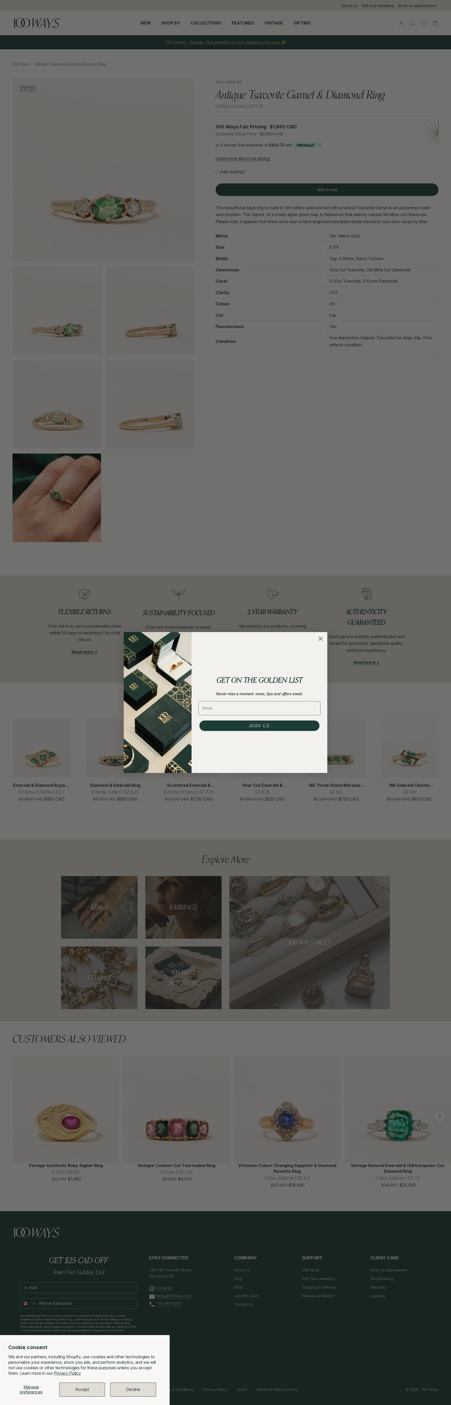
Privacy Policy (67, 1373)
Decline (133, 1389)
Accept (82, 1389)
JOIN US (259, 726)
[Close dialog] (320, 638)
